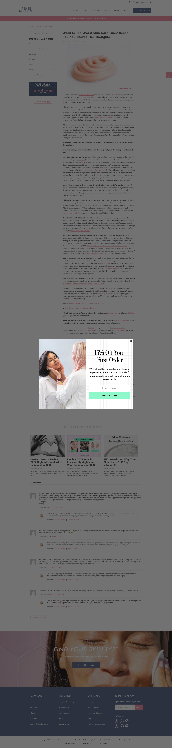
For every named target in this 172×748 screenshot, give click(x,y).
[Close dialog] (131, 341)
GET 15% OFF (109, 395)
